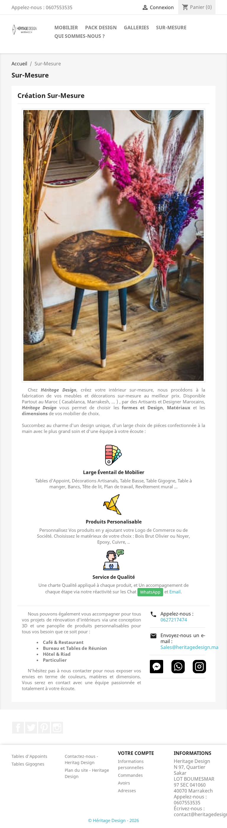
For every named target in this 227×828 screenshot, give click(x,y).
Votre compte (136, 753)
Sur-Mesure (171, 27)
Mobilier (66, 27)
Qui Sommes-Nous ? (79, 36)
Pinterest (44, 728)
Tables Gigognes (28, 764)
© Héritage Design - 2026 (113, 820)
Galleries (136, 27)
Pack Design (101, 27)
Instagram (57, 728)
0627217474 (173, 619)
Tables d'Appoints (29, 756)
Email (175, 592)
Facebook (18, 728)
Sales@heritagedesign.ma (189, 647)
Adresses (127, 790)
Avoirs (124, 783)
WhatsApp (150, 592)
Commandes (130, 775)
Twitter (31, 728)
